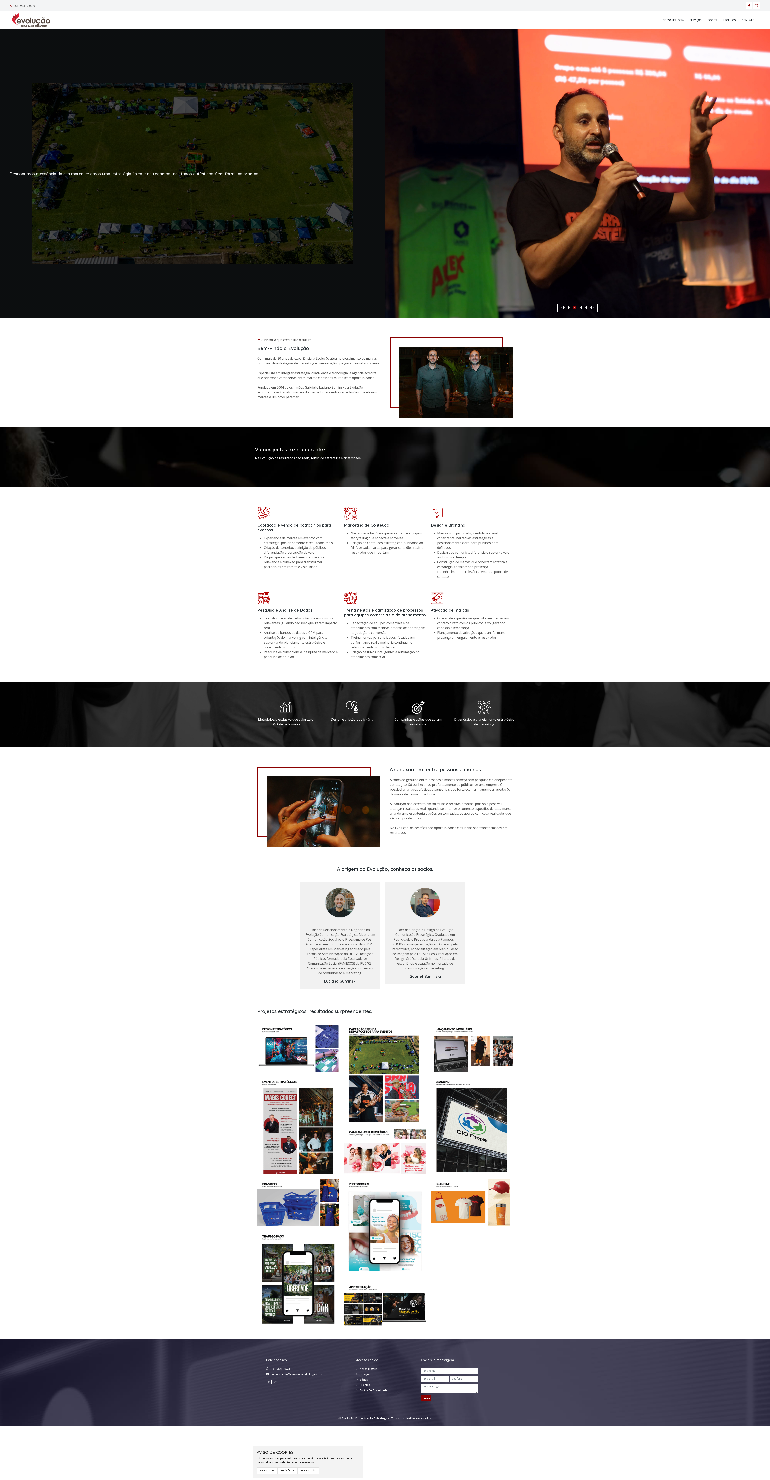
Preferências (288, 1470)
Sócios (712, 20)
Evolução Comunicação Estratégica (365, 1418)
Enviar (426, 1398)
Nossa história (673, 20)
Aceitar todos (267, 1470)
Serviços (696, 20)
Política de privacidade (373, 1390)
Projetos (729, 20)
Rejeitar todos (309, 1470)
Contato (748, 20)
